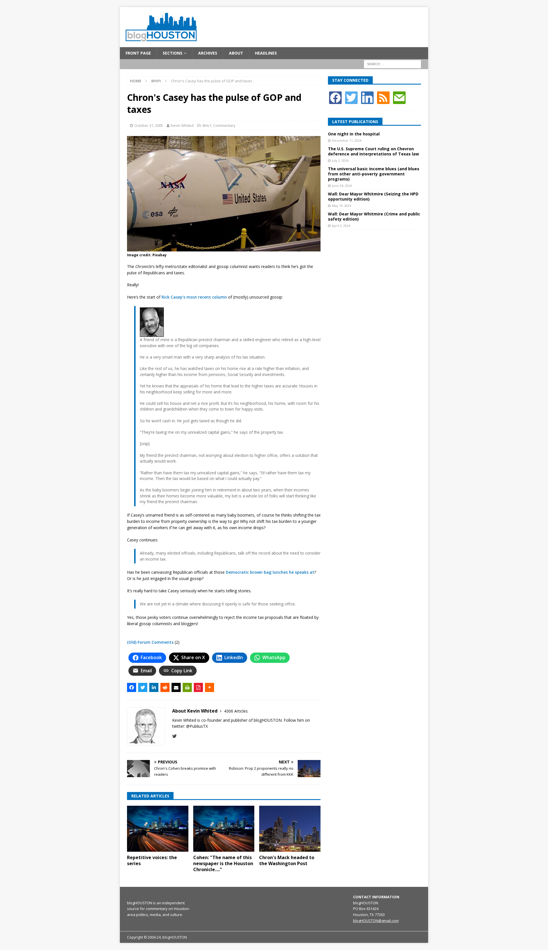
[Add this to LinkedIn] (153, 687)
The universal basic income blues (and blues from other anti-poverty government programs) (373, 174)
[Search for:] (392, 64)
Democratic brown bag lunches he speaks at (270, 572)
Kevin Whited (182, 125)
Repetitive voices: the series (152, 860)
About (236, 53)
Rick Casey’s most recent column (194, 297)
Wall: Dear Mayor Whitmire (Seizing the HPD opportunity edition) (373, 196)
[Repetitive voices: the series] (157, 829)
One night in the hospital (354, 134)
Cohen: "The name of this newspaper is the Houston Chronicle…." (223, 863)
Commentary (224, 125)
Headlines (266, 53)
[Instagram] (367, 97)
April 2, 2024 (341, 225)
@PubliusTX (197, 726)
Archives (207, 53)
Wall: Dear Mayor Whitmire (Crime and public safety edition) (374, 216)
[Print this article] (187, 687)
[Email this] (176, 687)
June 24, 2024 (342, 185)
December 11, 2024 (346, 140)
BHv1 (207, 125)
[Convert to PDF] (198, 687)
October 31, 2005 (148, 125)
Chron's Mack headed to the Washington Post (286, 860)
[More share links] (209, 687)
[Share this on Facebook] (131, 687)
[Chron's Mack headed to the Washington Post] (290, 829)
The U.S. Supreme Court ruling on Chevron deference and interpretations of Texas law (373, 151)
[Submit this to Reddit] (165, 687)
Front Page (138, 53)
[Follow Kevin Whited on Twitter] (174, 736)
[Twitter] (351, 97)
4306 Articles (236, 711)
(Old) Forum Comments (150, 642)
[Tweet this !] (142, 687)
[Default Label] (383, 97)
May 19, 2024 (341, 205)
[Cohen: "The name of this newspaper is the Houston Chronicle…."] (224, 829)
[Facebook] (335, 97)
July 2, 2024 (340, 160)
